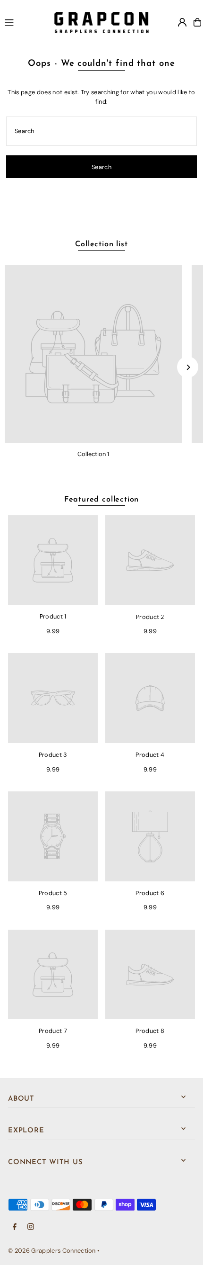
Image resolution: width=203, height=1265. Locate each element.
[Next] (187, 367)
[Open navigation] (25, 21)
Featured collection (101, 499)
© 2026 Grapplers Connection (52, 1251)
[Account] (182, 22)
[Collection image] (93, 354)
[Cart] (197, 22)
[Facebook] (15, 1227)
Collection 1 (93, 454)
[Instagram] (30, 1227)
